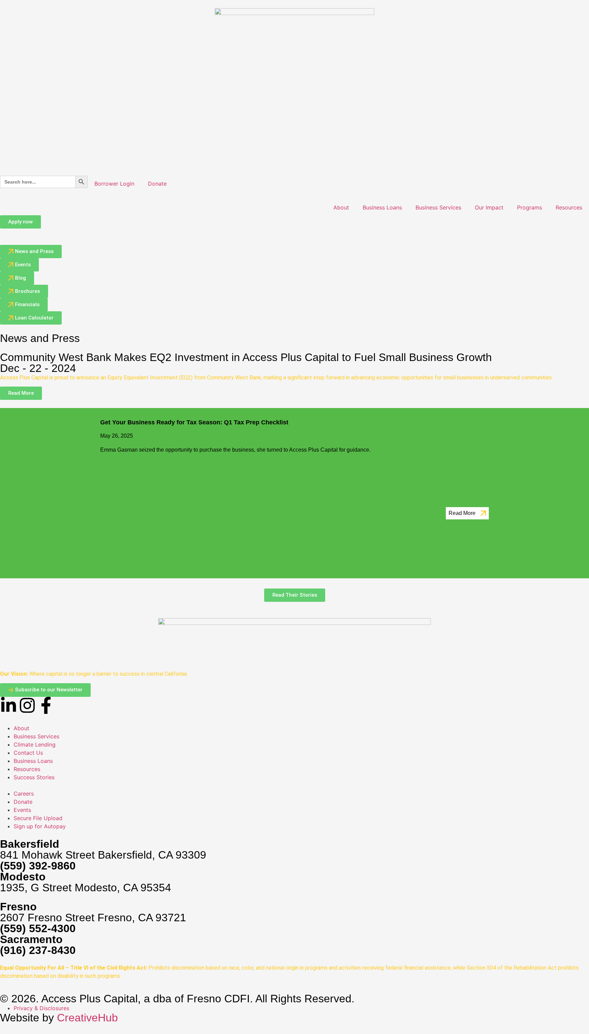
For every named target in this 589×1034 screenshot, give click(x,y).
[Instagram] (27, 705)
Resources (569, 207)
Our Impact (489, 207)
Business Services (438, 207)
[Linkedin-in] (8, 705)
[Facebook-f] (46, 705)
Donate (157, 183)
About (341, 207)
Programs (529, 207)
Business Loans (382, 207)
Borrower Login (114, 183)
